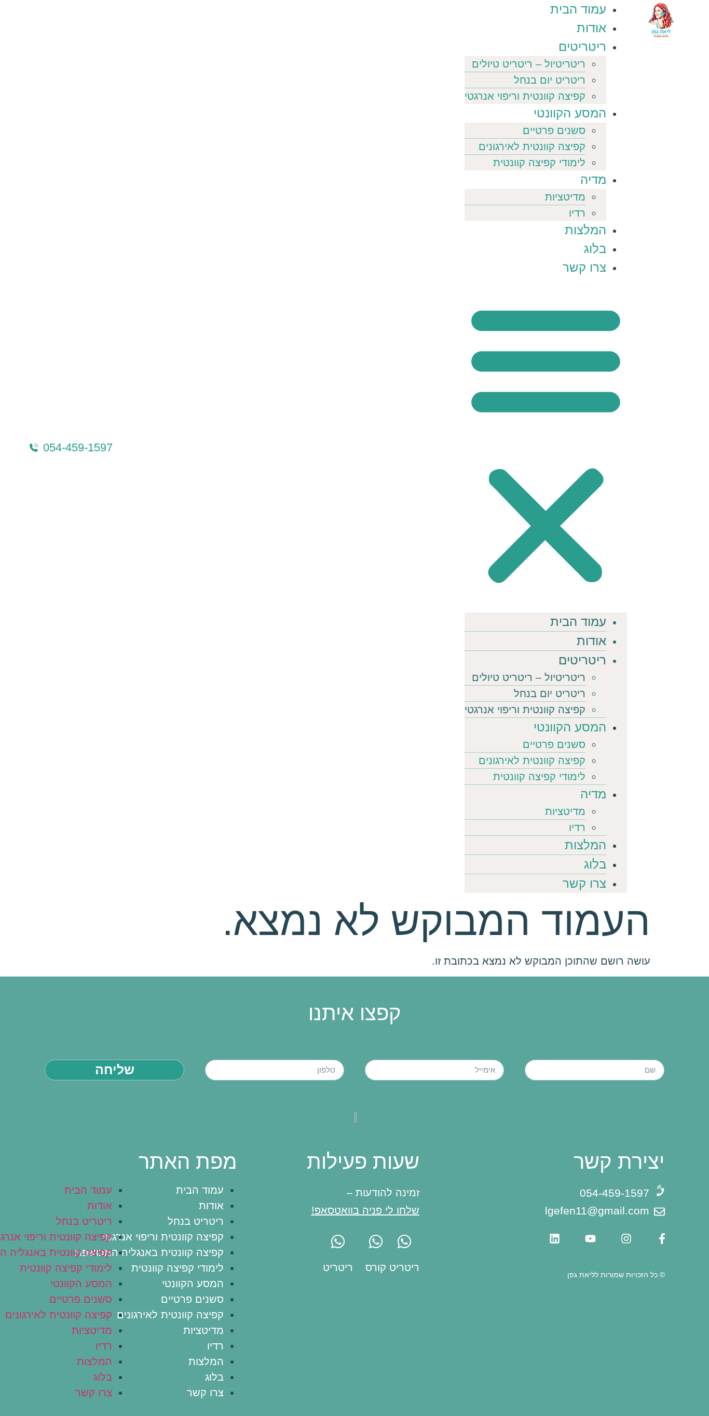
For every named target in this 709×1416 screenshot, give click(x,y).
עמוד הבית (578, 9)
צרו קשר (584, 267)
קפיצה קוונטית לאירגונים (532, 146)
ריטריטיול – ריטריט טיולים (528, 64)
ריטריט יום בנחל (549, 80)
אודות (591, 28)
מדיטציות (565, 197)
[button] (546, 444)
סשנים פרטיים (554, 130)
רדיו (577, 213)
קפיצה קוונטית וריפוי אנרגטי (525, 96)
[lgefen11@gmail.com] (659, 1211)
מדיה (593, 179)
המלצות (585, 230)
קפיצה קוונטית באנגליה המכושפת (149, 1252)
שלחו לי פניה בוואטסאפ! (365, 1210)
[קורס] (376, 1241)
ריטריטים (582, 46)
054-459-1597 (78, 447)
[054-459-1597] (34, 447)
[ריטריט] (404, 1241)
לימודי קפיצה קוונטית (539, 162)
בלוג (595, 249)
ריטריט (404, 1267)
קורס (375, 1267)
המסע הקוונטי (570, 113)
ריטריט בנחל (196, 1221)
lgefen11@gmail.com (597, 1211)
